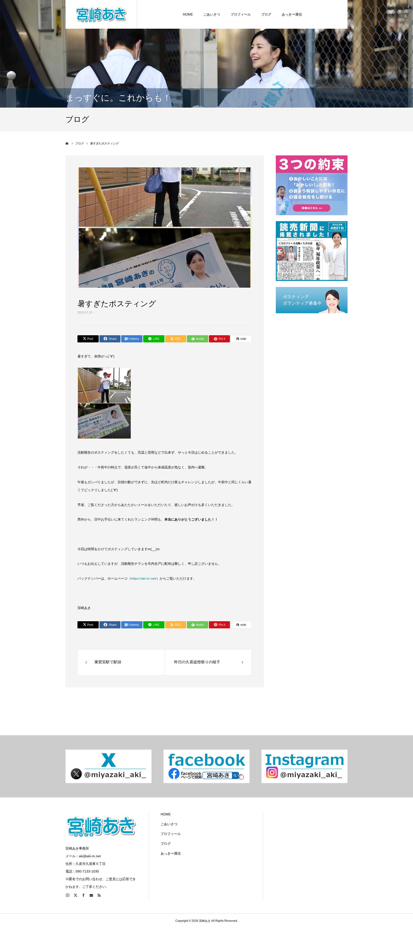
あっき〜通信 (292, 14)
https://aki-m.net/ (143, 578)
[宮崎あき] (101, 14)
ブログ (266, 14)
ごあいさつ (211, 14)
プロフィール (241, 14)
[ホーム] (67, 143)
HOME (188, 14)
